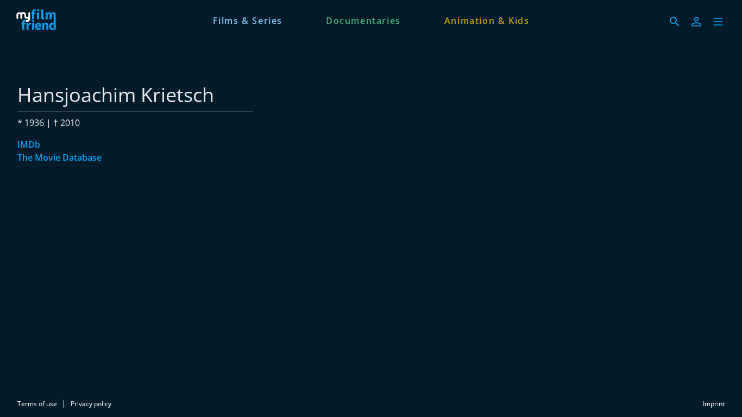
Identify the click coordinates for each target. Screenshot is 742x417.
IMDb (28, 144)
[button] (718, 22)
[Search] (675, 22)
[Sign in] (696, 22)
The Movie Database (59, 157)
